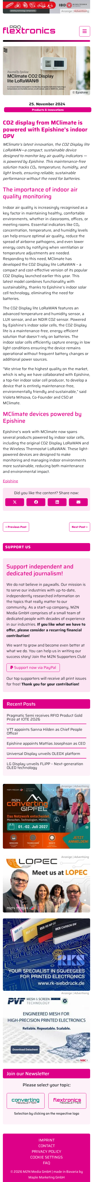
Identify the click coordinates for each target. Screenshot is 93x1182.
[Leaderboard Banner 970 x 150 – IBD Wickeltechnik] (46, 6)
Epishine (10, 481)
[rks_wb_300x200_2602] (46, 954)
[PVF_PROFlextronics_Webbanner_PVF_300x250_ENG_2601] (46, 1027)
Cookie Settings (46, 1157)
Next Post (78, 527)
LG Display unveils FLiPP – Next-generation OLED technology (45, 766)
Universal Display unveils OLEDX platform (43, 754)
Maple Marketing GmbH (46, 1177)
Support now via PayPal (34, 667)
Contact (46, 1146)
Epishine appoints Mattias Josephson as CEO (46, 743)
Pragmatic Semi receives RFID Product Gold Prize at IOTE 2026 (44, 717)
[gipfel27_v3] (46, 819)
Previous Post (17, 527)
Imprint (47, 1140)
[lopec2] (46, 886)
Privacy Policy (46, 1151)
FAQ (46, 1163)
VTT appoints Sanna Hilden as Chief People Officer (44, 731)
